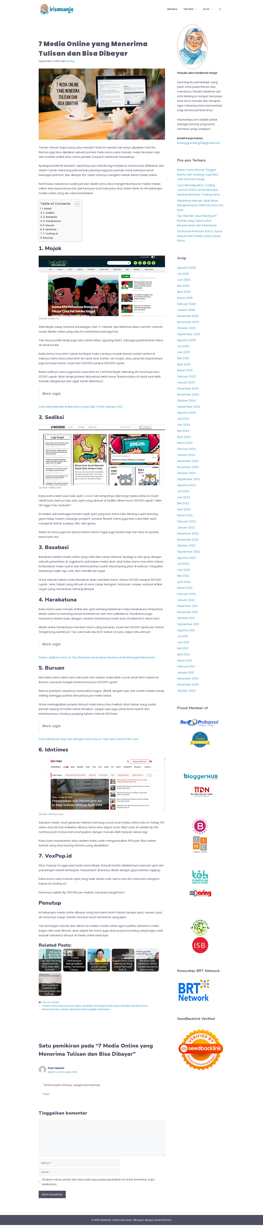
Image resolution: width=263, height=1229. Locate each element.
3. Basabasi (50, 217)
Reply (46, 1094)
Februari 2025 (186, 376)
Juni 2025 (183, 352)
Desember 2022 (188, 533)
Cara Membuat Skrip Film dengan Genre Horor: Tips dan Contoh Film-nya (88, 739)
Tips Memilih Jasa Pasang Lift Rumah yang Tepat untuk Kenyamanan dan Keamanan (197, 220)
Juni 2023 (183, 497)
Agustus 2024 (186, 412)
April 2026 (184, 292)
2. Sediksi (48, 213)
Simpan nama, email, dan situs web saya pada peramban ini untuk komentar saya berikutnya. (98, 1182)
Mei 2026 (183, 286)
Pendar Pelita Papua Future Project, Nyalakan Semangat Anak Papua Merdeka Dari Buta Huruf (95, 1005)
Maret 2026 (185, 298)
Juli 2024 (183, 419)
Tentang (188, 9)
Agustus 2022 (186, 558)
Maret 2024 (185, 443)
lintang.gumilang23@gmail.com (198, 143)
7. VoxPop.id (50, 233)
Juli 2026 (183, 274)
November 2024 (188, 394)
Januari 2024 (186, 455)
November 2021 (187, 612)
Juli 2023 (183, 491)
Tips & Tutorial (50, 1002)
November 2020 (188, 684)
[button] (220, 9)
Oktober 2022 (186, 545)
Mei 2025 (183, 358)
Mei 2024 (183, 431)
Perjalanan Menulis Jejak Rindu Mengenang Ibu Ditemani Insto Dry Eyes (200, 205)
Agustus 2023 (186, 485)
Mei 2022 (183, 576)
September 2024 (188, 407)
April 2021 (183, 654)
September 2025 (188, 334)
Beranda (172, 9)
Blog (206, 9)
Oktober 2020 (186, 691)
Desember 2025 (188, 316)
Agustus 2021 (186, 630)
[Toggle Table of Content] (75, 203)
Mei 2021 (182, 648)
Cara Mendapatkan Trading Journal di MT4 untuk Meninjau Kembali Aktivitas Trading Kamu (198, 189)
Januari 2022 (186, 600)
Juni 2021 (183, 642)
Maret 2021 (184, 660)
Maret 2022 (185, 588)
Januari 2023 (186, 527)
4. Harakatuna (52, 221)
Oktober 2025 (186, 328)
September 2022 (188, 552)
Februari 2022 (186, 594)
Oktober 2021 (186, 618)
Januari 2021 (185, 672)
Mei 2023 (183, 503)
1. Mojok (47, 208)
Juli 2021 (182, 636)
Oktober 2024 (186, 400)
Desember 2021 (187, 606)
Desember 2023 (188, 461)
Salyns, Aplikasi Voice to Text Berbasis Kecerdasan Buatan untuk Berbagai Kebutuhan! (97, 657)
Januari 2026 (186, 310)
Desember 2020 (188, 678)
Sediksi (89, 496)
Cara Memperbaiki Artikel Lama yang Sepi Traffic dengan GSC (81, 407)
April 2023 (184, 509)
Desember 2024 (188, 388)
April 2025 (184, 364)
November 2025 (188, 322)
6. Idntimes (49, 229)
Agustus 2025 (186, 340)
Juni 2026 (183, 280)
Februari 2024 (186, 449)
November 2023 (188, 467)
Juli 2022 (183, 564)
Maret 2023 (185, 515)
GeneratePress (162, 1220)
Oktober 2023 (186, 473)
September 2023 (188, 479)
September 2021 (188, 624)
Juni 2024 (183, 425)
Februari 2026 (186, 304)
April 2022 (184, 582)
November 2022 (188, 539)
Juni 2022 (183, 570)
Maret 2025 (185, 370)
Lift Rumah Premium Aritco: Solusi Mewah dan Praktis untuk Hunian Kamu (199, 236)
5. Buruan (48, 225)
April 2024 (184, 437)
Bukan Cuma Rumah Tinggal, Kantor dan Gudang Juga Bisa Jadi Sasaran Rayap (197, 174)
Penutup (48, 238)
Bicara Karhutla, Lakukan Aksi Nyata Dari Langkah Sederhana (76, 1009)
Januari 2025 (186, 382)
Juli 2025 (183, 346)
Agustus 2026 (186, 268)
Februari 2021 (186, 666)
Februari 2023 (186, 521)
